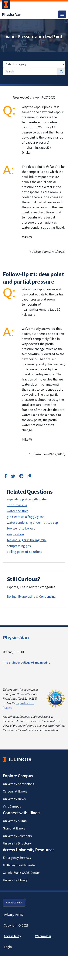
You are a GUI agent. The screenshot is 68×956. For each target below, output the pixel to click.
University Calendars (17, 836)
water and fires (17, 511)
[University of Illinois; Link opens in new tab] (17, 759)
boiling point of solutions (24, 551)
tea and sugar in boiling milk (26, 540)
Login (8, 947)
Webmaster (43, 936)
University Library (15, 880)
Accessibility (12, 936)
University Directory (17, 843)
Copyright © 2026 (16, 925)
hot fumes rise (17, 505)
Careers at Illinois (15, 791)
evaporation (15, 534)
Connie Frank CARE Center (21, 872)
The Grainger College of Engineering (26, 662)
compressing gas (19, 546)
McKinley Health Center (19, 865)
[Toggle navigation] (62, 14)
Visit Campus (12, 806)
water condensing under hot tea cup (32, 522)
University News (14, 799)
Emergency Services (17, 857)
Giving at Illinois (14, 828)
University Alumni (15, 821)
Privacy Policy (13, 914)
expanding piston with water (27, 499)
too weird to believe (21, 528)
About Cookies (14, 902)
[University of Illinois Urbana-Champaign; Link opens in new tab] (6, 5)
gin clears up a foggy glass (25, 517)
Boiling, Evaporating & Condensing (31, 596)
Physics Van (16, 637)
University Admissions (18, 784)
